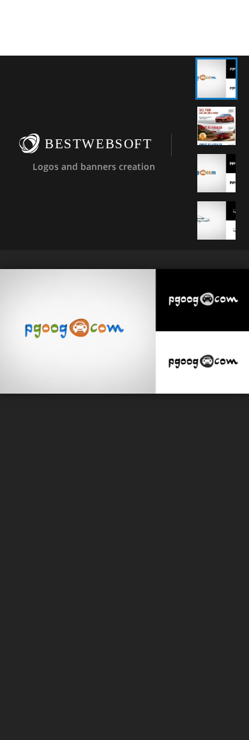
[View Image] (216, 79)
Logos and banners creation (94, 166)
